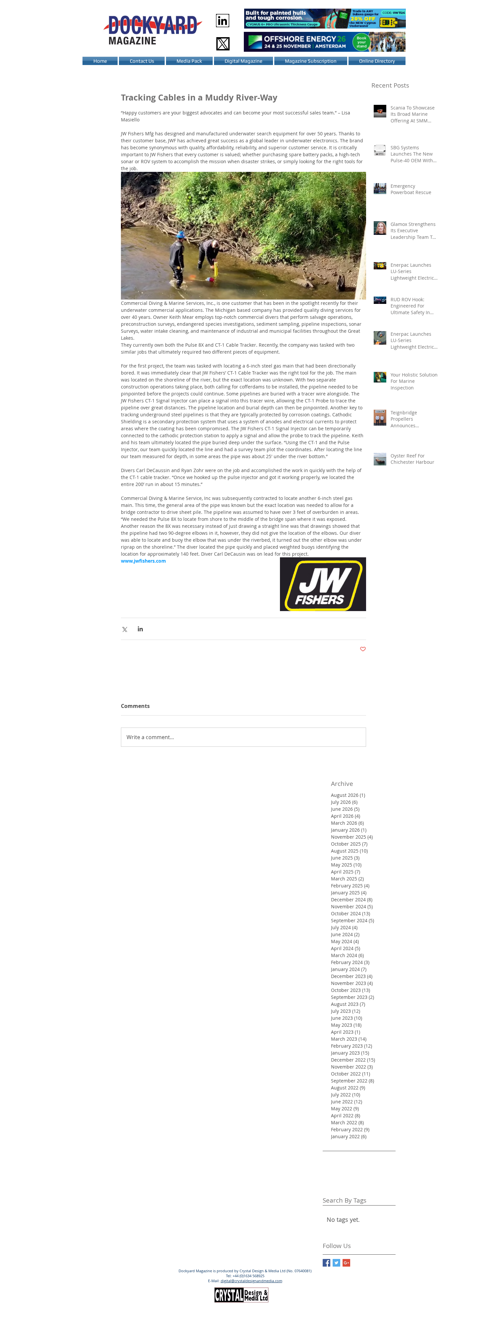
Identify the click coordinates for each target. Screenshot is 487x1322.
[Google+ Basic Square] (346, 1263)
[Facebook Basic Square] (326, 1263)
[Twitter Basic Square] (336, 1263)
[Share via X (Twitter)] (124, 629)
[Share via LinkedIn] (140, 629)
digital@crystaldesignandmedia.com (251, 1280)
